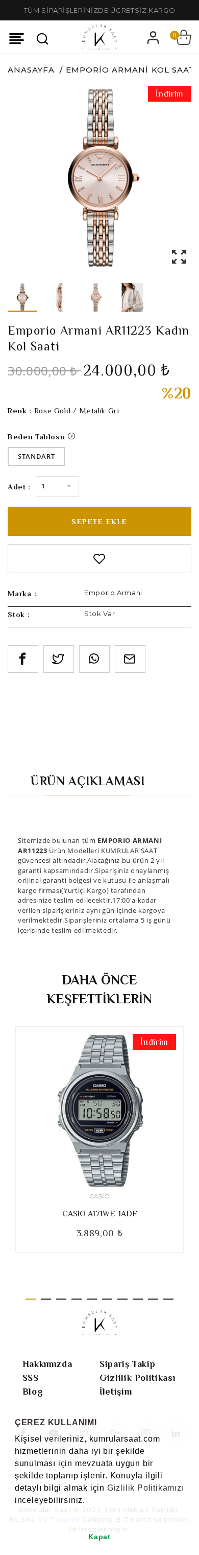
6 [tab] (107, 1299)
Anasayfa (31, 70)
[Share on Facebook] (23, 659)
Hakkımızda (47, 1364)
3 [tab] (61, 1299)
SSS (30, 1378)
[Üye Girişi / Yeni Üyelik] (153, 37)
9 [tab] (153, 1299)
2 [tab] (46, 1299)
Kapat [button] (99, 1537)
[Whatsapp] (94, 659)
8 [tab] (138, 1299)
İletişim (116, 1391)
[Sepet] (183, 37)
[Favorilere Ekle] (99, 558)
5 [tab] (92, 1299)
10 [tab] (168, 1299)
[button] (16, 1513)
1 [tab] (31, 1299)
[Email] (130, 659)
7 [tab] (122, 1299)
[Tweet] (58, 659)
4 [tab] (76, 1299)
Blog (32, 1391)
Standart (36, 456)
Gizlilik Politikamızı (145, 1487)
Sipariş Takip (127, 1364)
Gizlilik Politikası (137, 1378)
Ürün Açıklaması (88, 781)
